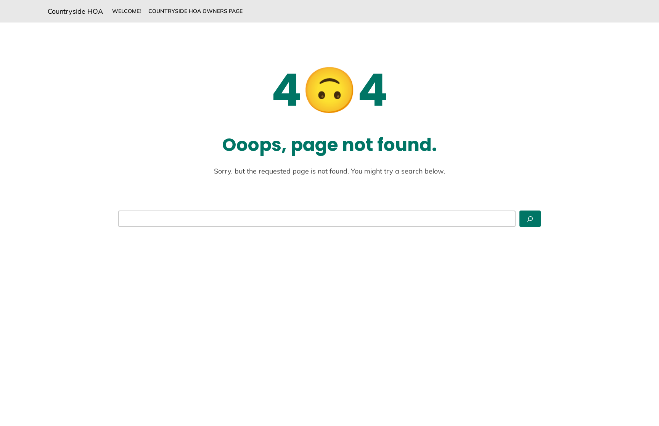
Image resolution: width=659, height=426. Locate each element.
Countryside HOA (75, 11)
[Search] (530, 219)
